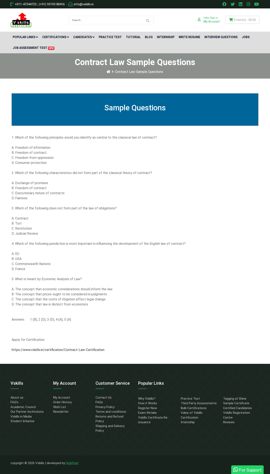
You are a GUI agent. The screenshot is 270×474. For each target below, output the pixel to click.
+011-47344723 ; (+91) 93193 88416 (39, 4)
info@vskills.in (83, 4)
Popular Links (24, 37)
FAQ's (14, 402)
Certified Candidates (237, 408)
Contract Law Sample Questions (139, 72)
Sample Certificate (236, 403)
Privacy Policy (105, 407)
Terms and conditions (111, 412)
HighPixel (72, 463)
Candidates (82, 37)
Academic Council (23, 407)
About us (17, 397)
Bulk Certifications (194, 408)
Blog (149, 37)
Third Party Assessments (199, 403)
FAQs (99, 402)
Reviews (229, 422)
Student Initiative (22, 421)
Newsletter (61, 412)
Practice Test (110, 37)
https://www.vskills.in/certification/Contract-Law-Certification (58, 350)
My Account (61, 397)
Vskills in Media (21, 416)
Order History (62, 402)
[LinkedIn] (241, 4)
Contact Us (104, 397)
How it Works (147, 403)
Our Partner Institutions (27, 412)
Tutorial (133, 37)
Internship (165, 37)
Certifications (54, 37)
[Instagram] (249, 4)
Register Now (147, 408)
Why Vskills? (146, 398)
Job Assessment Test (33, 48)
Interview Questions (221, 37)
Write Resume (189, 37)
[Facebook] (225, 4)
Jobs (246, 37)
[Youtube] (257, 4)
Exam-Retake (147, 413)
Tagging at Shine (234, 398)
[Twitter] (233, 4)
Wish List (59, 407)
